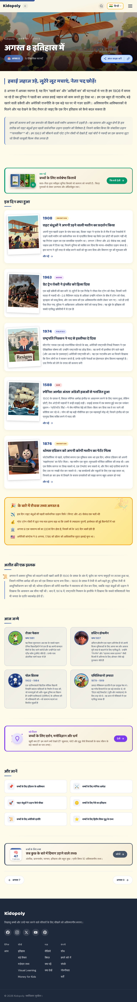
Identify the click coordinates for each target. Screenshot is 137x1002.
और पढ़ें (46, 256)
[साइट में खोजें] (101, 6)
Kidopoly (11, 6)
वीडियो (48, 951)
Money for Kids (27, 977)
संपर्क (63, 964)
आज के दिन (23, 38)
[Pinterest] (45, 932)
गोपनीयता (65, 970)
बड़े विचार (22, 957)
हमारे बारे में (66, 957)
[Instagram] (17, 932)
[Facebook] (7, 932)
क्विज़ (47, 957)
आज (6, 951)
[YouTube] (35, 932)
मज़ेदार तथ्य (23, 964)
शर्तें (62, 977)
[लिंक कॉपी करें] (128, 58)
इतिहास (21, 951)
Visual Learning (27, 970)
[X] (26, 932)
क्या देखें (48, 970)
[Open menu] (130, 6)
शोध (63, 951)
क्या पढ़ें (48, 964)
